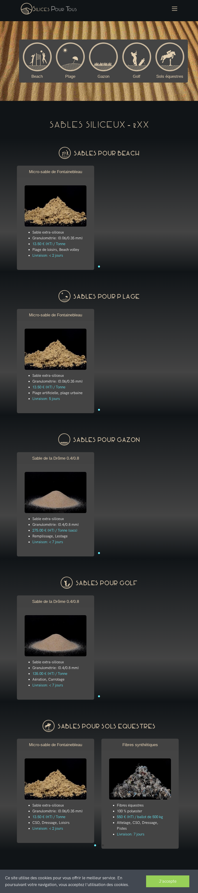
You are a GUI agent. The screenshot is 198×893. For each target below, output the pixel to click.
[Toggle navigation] (174, 8)
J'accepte (168, 881)
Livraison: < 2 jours (47, 255)
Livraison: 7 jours (130, 834)
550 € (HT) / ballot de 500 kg (140, 817)
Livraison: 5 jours (46, 399)
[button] (99, 266)
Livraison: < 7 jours (47, 542)
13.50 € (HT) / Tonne (48, 244)
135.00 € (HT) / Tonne (49, 673)
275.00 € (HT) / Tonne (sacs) (54, 530)
